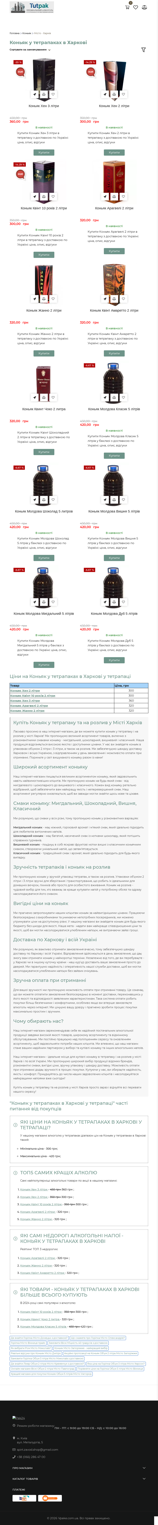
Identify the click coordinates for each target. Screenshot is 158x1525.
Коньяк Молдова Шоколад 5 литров (44, 511)
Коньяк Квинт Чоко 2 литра (44, 409)
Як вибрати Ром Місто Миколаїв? (31, 1348)
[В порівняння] (44, 94)
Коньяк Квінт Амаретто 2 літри (114, 310)
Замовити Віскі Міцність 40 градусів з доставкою (78, 1342)
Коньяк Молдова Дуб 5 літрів (114, 614)
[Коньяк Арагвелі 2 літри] (114, 181)
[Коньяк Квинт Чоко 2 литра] (44, 382)
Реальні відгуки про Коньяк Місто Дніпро (36, 1353)
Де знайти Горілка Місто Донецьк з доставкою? (39, 1337)
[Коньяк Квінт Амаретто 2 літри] (114, 284)
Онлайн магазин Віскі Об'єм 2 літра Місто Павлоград (42, 1368)
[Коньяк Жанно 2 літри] (44, 284)
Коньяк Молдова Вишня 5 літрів (114, 511)
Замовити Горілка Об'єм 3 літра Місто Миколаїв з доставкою (47, 1358)
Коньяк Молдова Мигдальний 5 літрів (44, 614)
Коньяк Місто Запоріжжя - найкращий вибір (81, 1348)
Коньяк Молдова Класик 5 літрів (114, 409)
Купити (44, 152)
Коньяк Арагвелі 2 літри (114, 208)
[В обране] (53, 94)
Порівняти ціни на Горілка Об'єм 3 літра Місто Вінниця (110, 1368)
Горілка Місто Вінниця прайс (28, 1342)
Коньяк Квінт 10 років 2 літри (44, 208)
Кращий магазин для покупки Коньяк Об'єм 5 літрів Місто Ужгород (51, 1373)
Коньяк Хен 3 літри (44, 106)
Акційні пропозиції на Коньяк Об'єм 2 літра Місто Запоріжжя (100, 1353)
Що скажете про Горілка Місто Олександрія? (98, 1337)
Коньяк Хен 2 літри (114, 106)
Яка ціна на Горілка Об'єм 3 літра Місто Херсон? (116, 1363)
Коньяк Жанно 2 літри (43, 310)
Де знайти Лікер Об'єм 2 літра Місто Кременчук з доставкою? (47, 1363)
